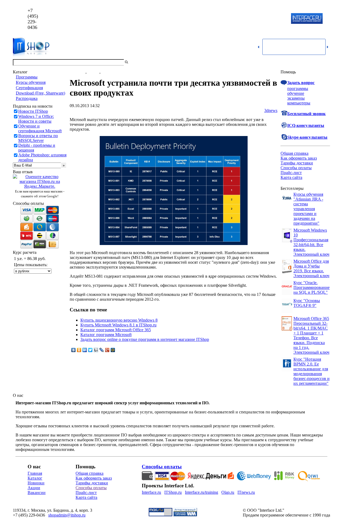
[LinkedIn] (85, 349)
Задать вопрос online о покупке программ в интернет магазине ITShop (144, 339)
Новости (77, 72)
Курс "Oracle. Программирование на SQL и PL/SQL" (311, 287)
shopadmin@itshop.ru (240, 19)
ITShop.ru (173, 492)
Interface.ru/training (201, 492)
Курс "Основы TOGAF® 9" (306, 303)
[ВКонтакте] (73, 349)
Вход (325, 62)
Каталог (35, 478)
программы (297, 88)
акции (107, 72)
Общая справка (294, 153)
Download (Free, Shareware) (40, 93)
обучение (295, 93)
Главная (35, 473)
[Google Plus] (107, 349)
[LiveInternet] (96, 349)
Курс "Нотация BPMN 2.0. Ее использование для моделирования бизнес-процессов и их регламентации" (311, 371)
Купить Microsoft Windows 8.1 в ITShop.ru (118, 325)
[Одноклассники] (79, 349)
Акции (34, 487)
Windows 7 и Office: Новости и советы (36, 118)
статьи (93, 72)
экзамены (296, 98)
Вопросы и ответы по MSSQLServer (38, 138)
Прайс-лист (291, 172)
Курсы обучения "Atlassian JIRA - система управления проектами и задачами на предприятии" (308, 208)
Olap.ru (227, 492)
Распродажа (27, 98)
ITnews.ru (246, 492)
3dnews (270, 110)
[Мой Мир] (113, 349)
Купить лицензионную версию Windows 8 (119, 320)
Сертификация (29, 87)
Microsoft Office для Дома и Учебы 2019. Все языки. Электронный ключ (311, 268)
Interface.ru (151, 492)
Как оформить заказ (299, 158)
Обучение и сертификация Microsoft (40, 128)
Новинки (36, 483)
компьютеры (298, 103)
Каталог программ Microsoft (106, 334)
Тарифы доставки (297, 163)
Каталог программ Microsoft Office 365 (115, 329)
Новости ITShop (33, 111)
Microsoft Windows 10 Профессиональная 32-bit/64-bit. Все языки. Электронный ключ (311, 242)
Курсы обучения (31, 82)
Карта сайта (291, 177)
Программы (27, 77)
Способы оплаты (296, 167)
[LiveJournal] (102, 349)
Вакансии (37, 492)
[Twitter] (90, 349)
